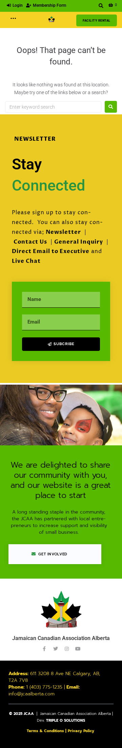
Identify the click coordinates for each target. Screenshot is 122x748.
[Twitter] (55, 648)
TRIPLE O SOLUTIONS (65, 720)
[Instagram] (66, 648)
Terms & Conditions (45, 731)
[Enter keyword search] (101, 5)
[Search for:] (53, 107)
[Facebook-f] (44, 648)
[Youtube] (78, 648)
